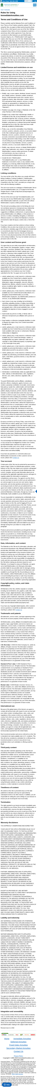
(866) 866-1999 (18, 1060)
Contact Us (18, 1051)
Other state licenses (17, 1074)
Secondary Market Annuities (18, 1048)
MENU (34, 6)
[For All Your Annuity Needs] (9, 5)
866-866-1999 (10, 1)
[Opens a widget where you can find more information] (7, 1085)
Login (35, 1)
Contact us (16, 457)
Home (2, 9)
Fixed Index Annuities (18, 1045)
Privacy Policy (18, 1056)
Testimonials (7, 9)
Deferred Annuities (18, 1042)
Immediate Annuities (22, 1038)
